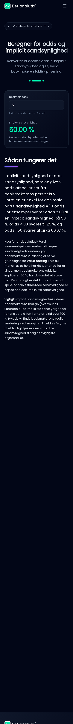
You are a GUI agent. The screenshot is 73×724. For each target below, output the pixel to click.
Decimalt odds (18, 97)
